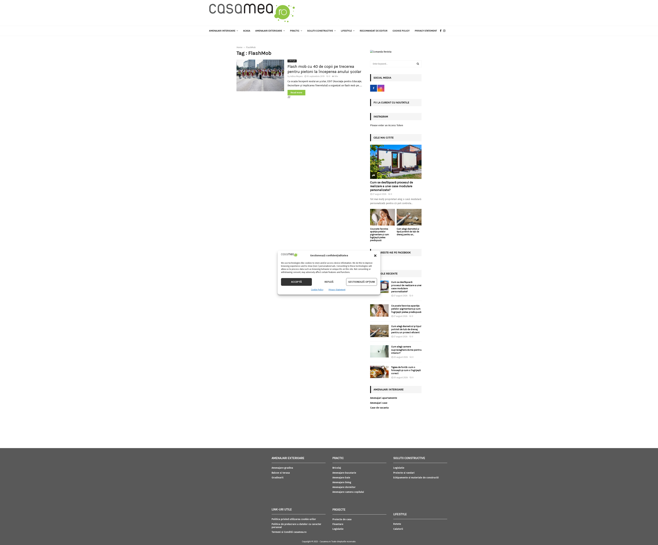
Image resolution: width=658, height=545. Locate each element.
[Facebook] (441, 31)
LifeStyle (292, 61)
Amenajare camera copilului (348, 492)
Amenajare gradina (282, 467)
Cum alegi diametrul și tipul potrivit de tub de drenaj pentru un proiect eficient (406, 329)
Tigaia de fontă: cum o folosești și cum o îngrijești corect (406, 370)
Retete (397, 524)
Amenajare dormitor (344, 487)
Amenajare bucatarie (344, 472)
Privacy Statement (337, 290)
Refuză (329, 281)
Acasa (246, 30)
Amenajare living (341, 482)
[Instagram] (445, 31)
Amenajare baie (341, 477)
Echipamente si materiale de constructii (416, 477)
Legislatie (337, 529)
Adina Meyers (296, 76)
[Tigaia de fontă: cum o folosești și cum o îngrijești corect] (379, 372)
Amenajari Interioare (222, 30)
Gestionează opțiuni (361, 281)
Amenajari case (378, 403)
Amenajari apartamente (383, 398)
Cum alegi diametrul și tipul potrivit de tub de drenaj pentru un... (408, 232)
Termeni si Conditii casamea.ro (289, 532)
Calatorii (398, 529)
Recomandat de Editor (373, 30)
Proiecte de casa (341, 519)
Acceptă (296, 281)
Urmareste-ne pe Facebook (392, 252)
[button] (375, 255)
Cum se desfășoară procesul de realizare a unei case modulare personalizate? (391, 186)
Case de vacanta (379, 407)
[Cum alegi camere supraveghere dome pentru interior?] (379, 351)
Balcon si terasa (281, 472)
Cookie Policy (317, 290)
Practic (294, 30)
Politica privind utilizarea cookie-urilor (294, 519)
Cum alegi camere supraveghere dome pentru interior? (406, 349)
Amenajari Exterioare (268, 30)
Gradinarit (277, 477)
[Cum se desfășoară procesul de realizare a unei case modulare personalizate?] (396, 162)
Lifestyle (346, 30)
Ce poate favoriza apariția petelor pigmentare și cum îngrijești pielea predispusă (379, 235)
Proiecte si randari (404, 472)
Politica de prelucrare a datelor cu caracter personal (296, 526)
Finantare (337, 524)
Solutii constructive (320, 30)
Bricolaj (336, 467)
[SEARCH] (418, 63)
